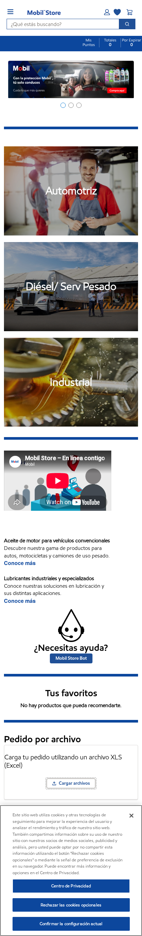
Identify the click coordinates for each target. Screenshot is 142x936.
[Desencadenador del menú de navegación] (10, 11)
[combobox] (60, 24)
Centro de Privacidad (71, 885)
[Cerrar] (131, 815)
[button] (107, 12)
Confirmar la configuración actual (71, 923)
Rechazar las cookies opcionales (71, 904)
